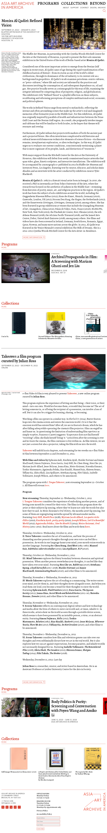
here (47, 485)
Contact (84, 7)
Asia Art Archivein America (17, 5)
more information (32, 237)
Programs (48, 3)
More (4, 247)
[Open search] (104, 10)
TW (11, 807)
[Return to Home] (95, 813)
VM (15, 807)
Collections (74, 3)
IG (7, 807)
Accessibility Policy (44, 814)
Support (74, 7)
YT (19, 807)
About (66, 7)
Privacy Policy (42, 810)
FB (3, 807)
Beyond (98, 3)
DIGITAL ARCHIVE (98, 7)
